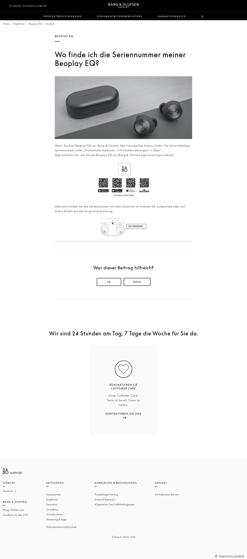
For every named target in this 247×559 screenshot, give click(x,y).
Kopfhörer (19, 23)
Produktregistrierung (63, 16)
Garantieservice (172, 16)
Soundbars (52, 509)
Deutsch (8, 491)
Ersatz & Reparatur (105, 499)
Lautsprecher (53, 494)
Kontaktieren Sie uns (166, 494)
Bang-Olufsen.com (13, 509)
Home (6, 23)
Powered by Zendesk (231, 556)
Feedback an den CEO (15, 514)
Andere (50, 23)
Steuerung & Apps (56, 519)
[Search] (202, 16)
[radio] (109, 282)
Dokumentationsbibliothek (120, 16)
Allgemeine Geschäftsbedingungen (115, 504)
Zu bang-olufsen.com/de (28, 6)
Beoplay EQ (35, 23)
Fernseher (52, 504)
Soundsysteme (54, 514)
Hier (58, 155)
